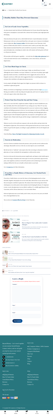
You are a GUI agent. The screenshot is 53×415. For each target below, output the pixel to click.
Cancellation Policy (8, 379)
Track (48, 413)
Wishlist (15, 412)
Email (14, 312)
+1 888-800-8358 (9, 356)
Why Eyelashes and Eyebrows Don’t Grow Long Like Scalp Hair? (21, 272)
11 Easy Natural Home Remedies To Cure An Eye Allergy (19, 259)
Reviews (4, 382)
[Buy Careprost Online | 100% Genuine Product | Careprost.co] (7, 4)
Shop (28, 358)
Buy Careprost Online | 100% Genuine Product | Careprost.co (38, 348)
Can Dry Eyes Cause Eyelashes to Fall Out (34, 237)
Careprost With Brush (33, 351)
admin (16, 210)
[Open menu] (49, 4)
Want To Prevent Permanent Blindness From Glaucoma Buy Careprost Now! (23, 253)
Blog (28, 363)
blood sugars (44, 89)
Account (37, 413)
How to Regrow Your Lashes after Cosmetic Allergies (35, 223)
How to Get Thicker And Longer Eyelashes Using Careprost (20, 266)
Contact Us (5, 384)
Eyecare (29, 356)
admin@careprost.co (10, 362)
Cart (26, 412)
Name (14, 305)
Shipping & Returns (8, 374)
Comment (14, 284)
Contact (29, 361)
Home (5, 10)
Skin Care (30, 354)
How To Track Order (8, 377)
